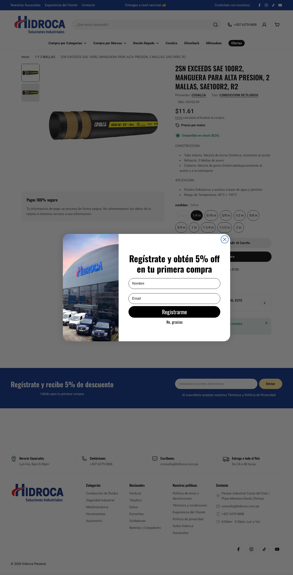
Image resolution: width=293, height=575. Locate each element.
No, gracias (174, 322)
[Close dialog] (224, 239)
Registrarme (174, 312)
